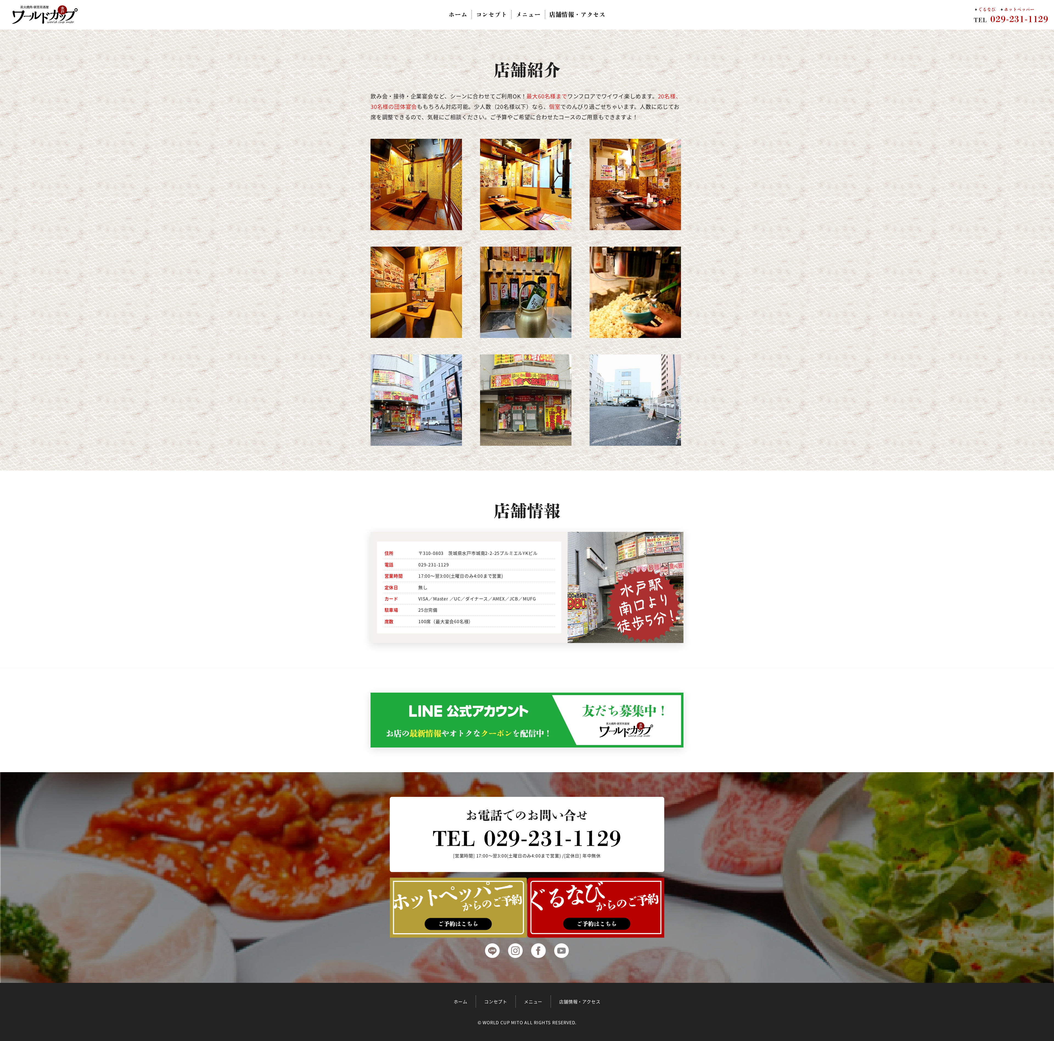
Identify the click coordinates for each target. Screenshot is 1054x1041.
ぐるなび (987, 9)
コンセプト (491, 15)
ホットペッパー (1019, 9)
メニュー (528, 15)
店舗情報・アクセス (577, 15)
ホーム (457, 15)
